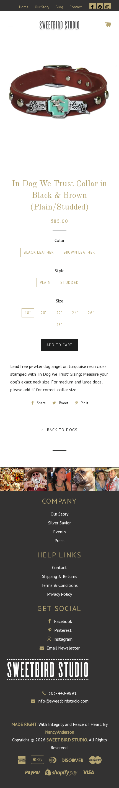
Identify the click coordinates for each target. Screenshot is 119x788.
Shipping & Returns (59, 576)
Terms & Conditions (59, 585)
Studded (69, 282)
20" (44, 312)
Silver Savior (59, 523)
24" (75, 312)
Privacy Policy (59, 594)
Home (24, 7)
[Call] (45, 693)
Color (59, 240)
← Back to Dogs (59, 429)
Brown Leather (79, 252)
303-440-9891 (62, 693)
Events (59, 531)
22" (59, 312)
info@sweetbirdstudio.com (63, 701)
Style (59, 270)
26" (91, 312)
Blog (59, 7)
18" (28, 312)
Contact (75, 7)
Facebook (62, 621)
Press (59, 540)
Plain (45, 282)
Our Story (42, 7)
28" (59, 324)
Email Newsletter (62, 648)
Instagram (62, 639)
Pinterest (62, 630)
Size (59, 301)
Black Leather (39, 252)
